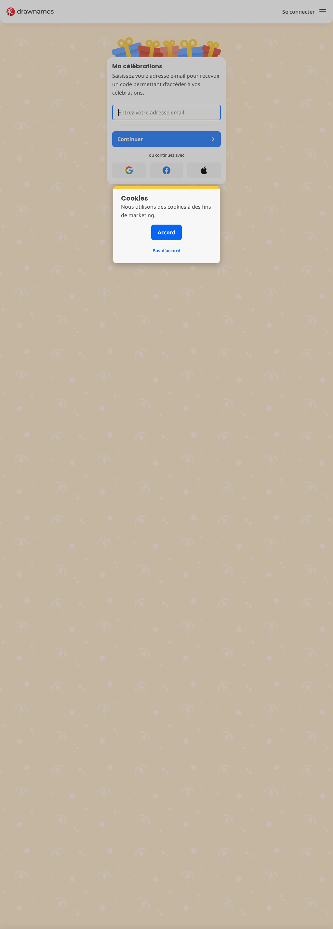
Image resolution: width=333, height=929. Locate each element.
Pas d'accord (166, 250)
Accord (166, 232)
